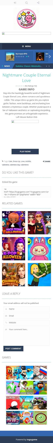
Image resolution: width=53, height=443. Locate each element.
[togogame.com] (26, 18)
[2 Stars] (18, 86)
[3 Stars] (20, 86)
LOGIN (15, 2)
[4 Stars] (22, 86)
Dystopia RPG (21, 54)
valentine (5, 165)
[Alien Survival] (26, 372)
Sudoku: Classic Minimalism (29, 66)
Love (23, 161)
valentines (25, 165)
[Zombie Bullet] (13, 417)
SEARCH (26, 2)
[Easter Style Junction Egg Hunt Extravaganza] (26, 417)
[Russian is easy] (40, 372)
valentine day (15, 165)
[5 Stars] (23, 86)
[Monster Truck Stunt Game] (40, 402)
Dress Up (16, 161)
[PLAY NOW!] (10, 56)
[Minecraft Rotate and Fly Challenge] (40, 387)
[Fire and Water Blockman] (13, 372)
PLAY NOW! (25, 151)
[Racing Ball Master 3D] (13, 387)
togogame (32, 439)
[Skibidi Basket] (26, 387)
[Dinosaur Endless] (40, 417)
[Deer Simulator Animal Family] (26, 402)
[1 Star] (16, 86)
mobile (28, 161)
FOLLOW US (38, 2)
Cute (10, 161)
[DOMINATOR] (13, 402)
